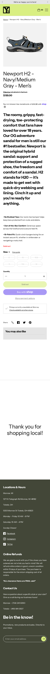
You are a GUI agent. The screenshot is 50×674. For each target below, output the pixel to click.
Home (5, 19)
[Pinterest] (30, 322)
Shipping (6, 92)
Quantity (6, 271)
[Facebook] (18, 322)
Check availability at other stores (21, 310)
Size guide (16, 252)
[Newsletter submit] (43, 639)
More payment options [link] (25, 298)
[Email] (12, 322)
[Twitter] (24, 322)
